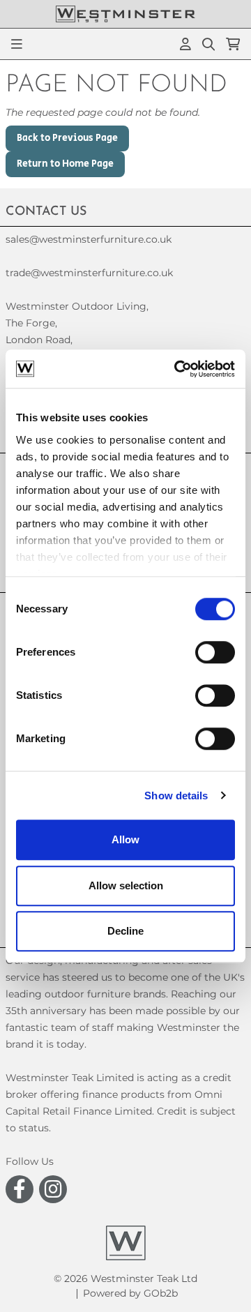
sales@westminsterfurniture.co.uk (89, 239)
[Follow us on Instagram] (53, 1189)
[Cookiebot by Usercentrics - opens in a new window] (177, 369)
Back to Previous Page (67, 138)
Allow (125, 839)
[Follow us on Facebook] (19, 1189)
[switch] (215, 652)
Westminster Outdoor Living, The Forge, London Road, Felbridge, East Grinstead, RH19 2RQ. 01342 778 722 (77, 356)
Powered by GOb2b (130, 1293)
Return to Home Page (65, 164)
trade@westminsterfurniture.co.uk (89, 272)
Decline (125, 931)
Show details (176, 795)
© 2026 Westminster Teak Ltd (125, 1278)
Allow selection (126, 885)
